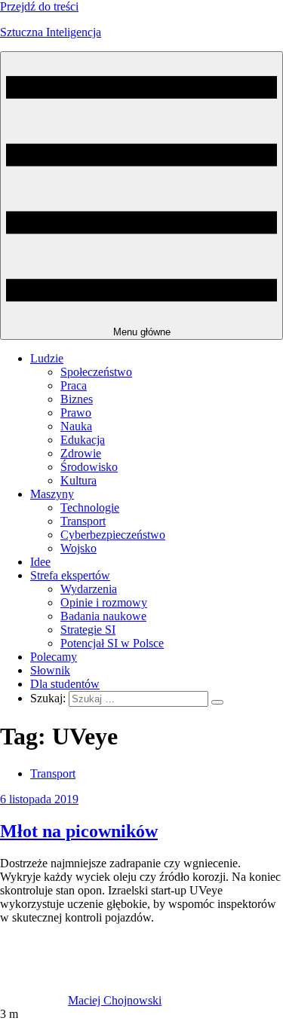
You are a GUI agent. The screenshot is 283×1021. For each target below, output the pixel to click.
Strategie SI (87, 629)
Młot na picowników (79, 831)
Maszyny (52, 494)
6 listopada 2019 (39, 799)
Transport (83, 521)
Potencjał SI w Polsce (112, 643)
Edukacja (82, 439)
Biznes (76, 399)
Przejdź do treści (39, 6)
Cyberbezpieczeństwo (112, 534)
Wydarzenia (88, 588)
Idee (40, 561)
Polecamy (53, 656)
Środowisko (89, 466)
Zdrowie (80, 453)
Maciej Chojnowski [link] (114, 1000)
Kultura (78, 480)
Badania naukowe (103, 616)
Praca (73, 385)
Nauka (76, 426)
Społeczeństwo (96, 371)
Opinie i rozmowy (103, 602)
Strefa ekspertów (70, 575)
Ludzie (46, 358)
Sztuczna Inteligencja (50, 32)
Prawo (75, 412)
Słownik (50, 670)
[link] (34, 1000)
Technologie (89, 507)
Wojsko (78, 548)
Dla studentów (65, 683)
